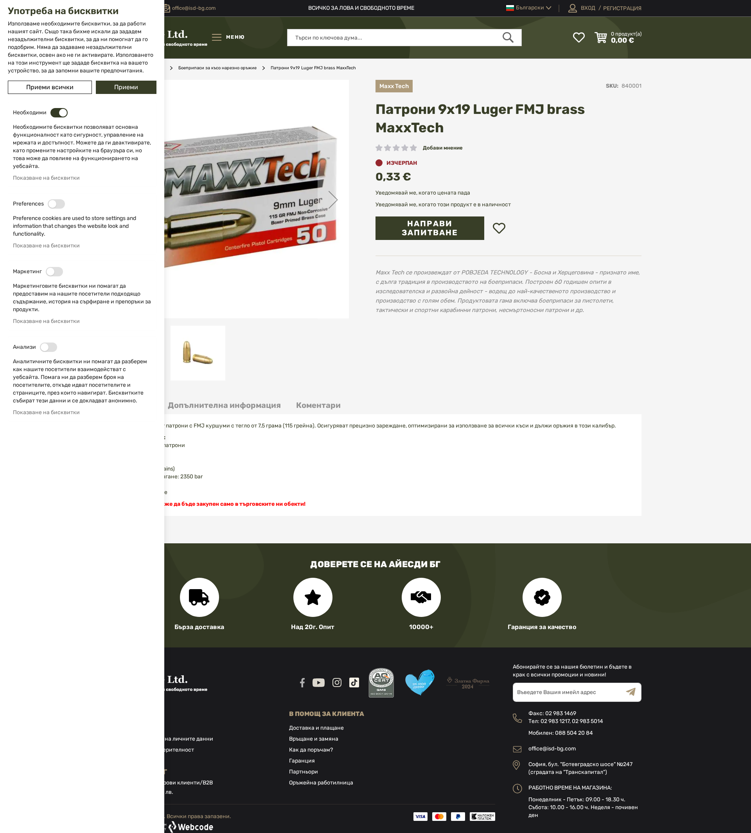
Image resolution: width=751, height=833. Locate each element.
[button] (529, 8)
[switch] (59, 112)
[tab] (224, 405)
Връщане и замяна (313, 739)
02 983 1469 (560, 713)
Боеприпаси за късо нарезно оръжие (217, 67)
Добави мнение (443, 148)
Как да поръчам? (311, 749)
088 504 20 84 (574, 733)
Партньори (303, 771)
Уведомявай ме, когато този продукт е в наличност (443, 204)
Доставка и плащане (316, 728)
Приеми (126, 87)
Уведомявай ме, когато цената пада (423, 192)
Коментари (318, 405)
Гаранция (302, 760)
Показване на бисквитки (46, 178)
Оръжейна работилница (321, 782)
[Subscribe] (633, 692)
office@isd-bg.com (552, 748)
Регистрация (622, 8)
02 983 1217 (555, 721)
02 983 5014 (587, 721)
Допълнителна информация (224, 405)
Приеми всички (50, 87)
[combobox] (404, 37)
